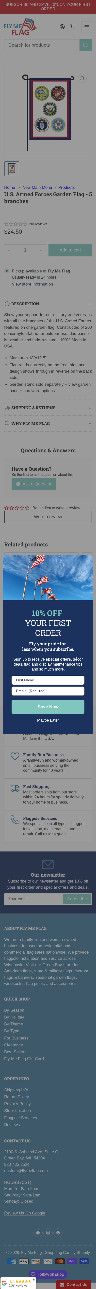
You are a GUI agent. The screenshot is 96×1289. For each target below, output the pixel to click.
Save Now (48, 706)
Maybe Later (48, 720)
